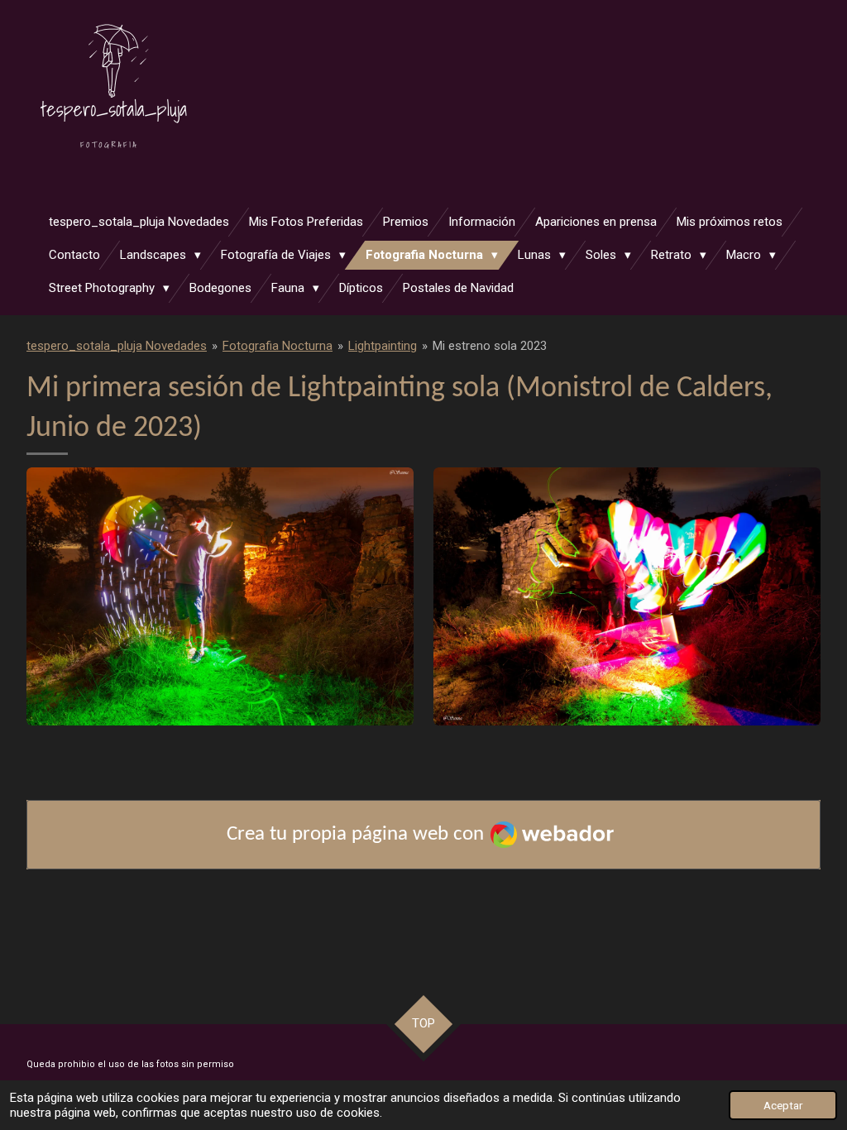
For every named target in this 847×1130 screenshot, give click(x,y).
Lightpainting (382, 345)
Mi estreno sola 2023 (490, 345)
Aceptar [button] (782, 1105)
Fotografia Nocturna (278, 345)
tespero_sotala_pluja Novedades (116, 345)
